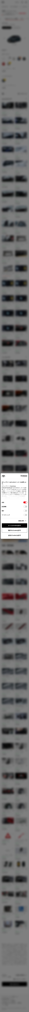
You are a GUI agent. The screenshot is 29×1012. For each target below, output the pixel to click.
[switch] (25, 506)
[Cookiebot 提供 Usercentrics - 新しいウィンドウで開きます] (20, 476)
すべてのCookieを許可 (14, 525)
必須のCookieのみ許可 (14, 535)
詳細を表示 (21, 520)
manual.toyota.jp (7, 487)
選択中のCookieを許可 (14, 530)
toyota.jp (13, 486)
